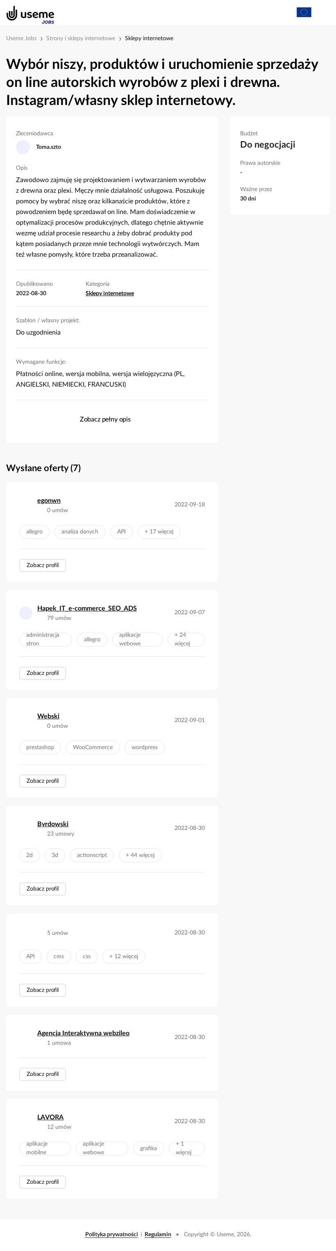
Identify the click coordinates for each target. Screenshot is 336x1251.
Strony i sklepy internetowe (80, 38)
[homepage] (26, 12)
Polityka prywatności (111, 1234)
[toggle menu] (322, 12)
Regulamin (158, 1234)
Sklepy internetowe (149, 38)
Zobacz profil (43, 565)
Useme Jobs (21, 38)
